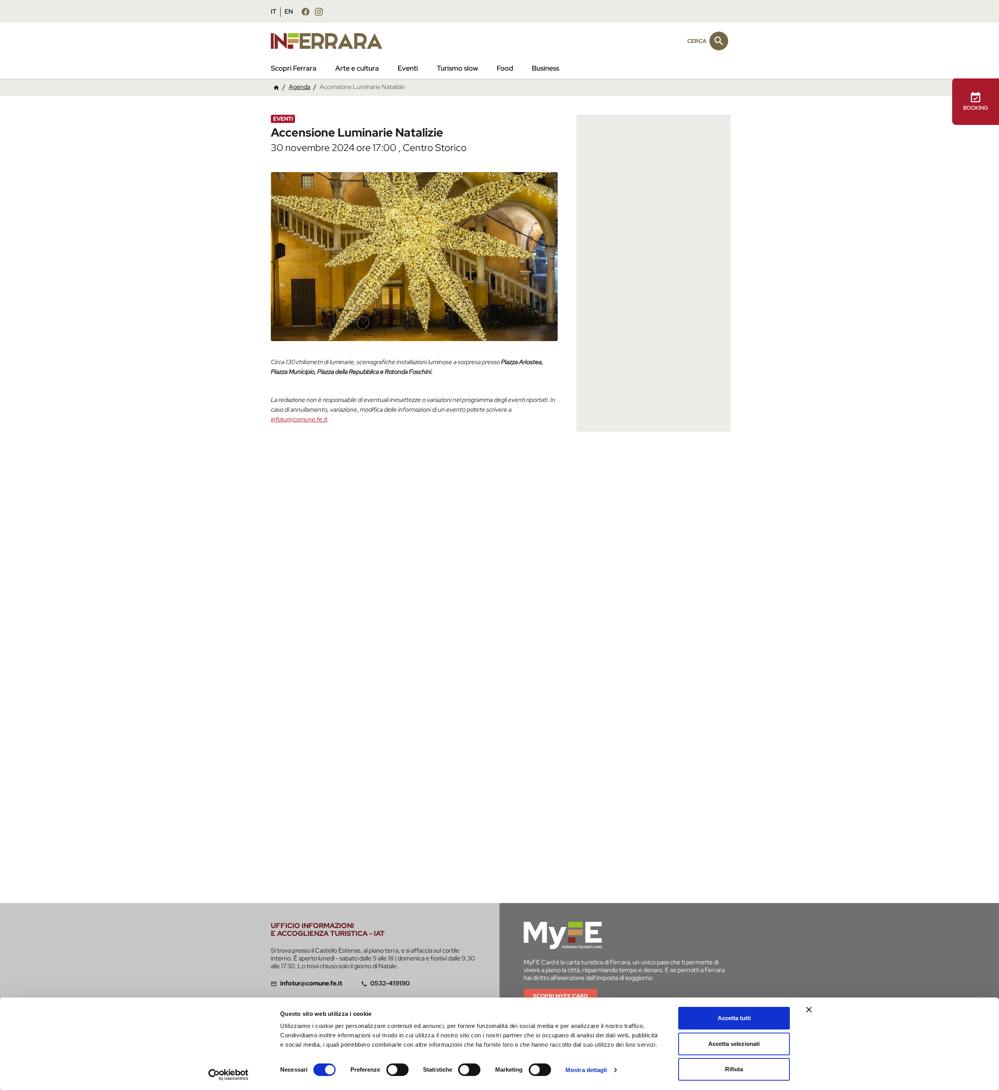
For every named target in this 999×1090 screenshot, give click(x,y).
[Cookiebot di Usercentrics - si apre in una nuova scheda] (228, 1075)
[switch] (397, 1069)
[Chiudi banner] (809, 1009)
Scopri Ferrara (293, 68)
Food (505, 68)
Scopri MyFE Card (560, 995)
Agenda (299, 87)
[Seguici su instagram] (319, 11)
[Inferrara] (331, 41)
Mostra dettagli (586, 1070)
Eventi (408, 68)
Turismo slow (457, 68)
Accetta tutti (734, 1018)
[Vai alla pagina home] (276, 87)
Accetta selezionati (734, 1043)
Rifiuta (734, 1069)
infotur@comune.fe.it (299, 419)
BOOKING (975, 107)
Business (545, 68)
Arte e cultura (357, 68)
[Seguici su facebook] (305, 11)
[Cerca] (718, 41)
